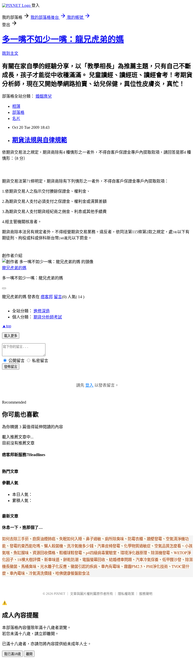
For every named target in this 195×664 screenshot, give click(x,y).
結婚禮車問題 (120, 559)
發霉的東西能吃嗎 (25, 545)
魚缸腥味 (21, 552)
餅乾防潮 (70, 559)
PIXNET (59, 594)
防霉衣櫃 (135, 538)
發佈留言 (10, 367)
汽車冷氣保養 (147, 559)
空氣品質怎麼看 (167, 545)
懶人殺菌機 (53, 545)
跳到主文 (10, 53)
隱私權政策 (126, 594)
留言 (58, 297)
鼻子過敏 (93, 538)
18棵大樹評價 (28, 559)
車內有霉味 (110, 566)
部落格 (18, 112)
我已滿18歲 (12, 654)
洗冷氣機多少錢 (80, 545)
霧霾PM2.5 (133, 566)
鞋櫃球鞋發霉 (70, 552)
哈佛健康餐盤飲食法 (72, 573)
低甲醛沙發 (171, 559)
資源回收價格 (43, 552)
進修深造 (42, 311)
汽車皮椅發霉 (108, 545)
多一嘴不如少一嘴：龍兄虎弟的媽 (63, 39)
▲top (6, 326)
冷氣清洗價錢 (40, 573)
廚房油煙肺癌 (43, 538)
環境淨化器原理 (133, 552)
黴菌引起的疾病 (84, 566)
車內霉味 (17, 573)
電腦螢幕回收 (93, 559)
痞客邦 (47, 297)
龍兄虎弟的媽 (14, 268)
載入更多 (10, 336)
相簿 (16, 106)
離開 (29, 654)
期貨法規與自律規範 (39, 140)
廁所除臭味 (114, 538)
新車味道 (51, 559)
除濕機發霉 (160, 552)
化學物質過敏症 (137, 545)
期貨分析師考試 (48, 317)
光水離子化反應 (53, 566)
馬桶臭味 (28, 566)
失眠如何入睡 (70, 538)
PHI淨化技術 (157, 566)
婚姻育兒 (44, 96)
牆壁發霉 (154, 538)
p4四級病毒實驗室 (101, 552)
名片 (16, 118)
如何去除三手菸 (15, 538)
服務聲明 (145, 594)
